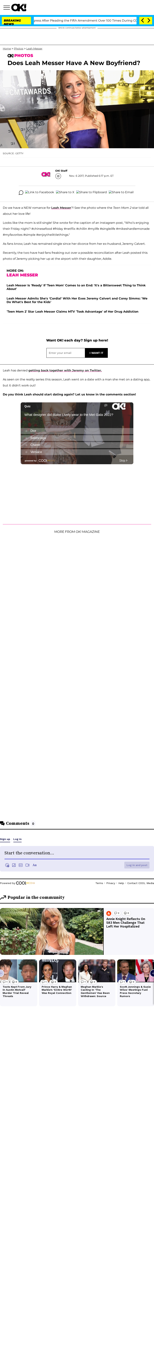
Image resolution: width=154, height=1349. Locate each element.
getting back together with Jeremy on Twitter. (65, 370)
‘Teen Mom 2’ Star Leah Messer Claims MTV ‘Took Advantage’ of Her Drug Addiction (72, 311)
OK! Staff (61, 170)
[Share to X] (65, 192)
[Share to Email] (121, 192)
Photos (18, 48)
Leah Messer (34, 48)
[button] (7, 8)
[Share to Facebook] (39, 192)
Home (7, 48)
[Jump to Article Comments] (21, 192)
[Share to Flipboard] (91, 192)
